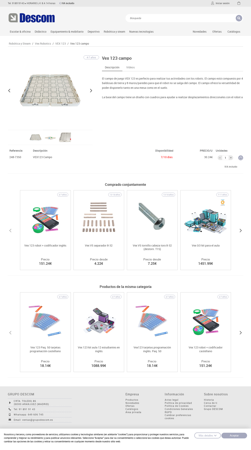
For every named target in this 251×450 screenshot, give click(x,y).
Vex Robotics (43, 43)
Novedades (199, 31)
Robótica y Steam (20, 43)
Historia (209, 399)
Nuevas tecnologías (141, 31)
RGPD (168, 412)
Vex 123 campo (79, 43)
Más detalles (206, 435)
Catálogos (233, 31)
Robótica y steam (114, 31)
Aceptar (234, 435)
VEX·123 (60, 43)
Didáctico (40, 31)
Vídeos (130, 67)
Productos (132, 399)
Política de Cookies (177, 405)
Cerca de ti (210, 402)
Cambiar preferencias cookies (178, 417)
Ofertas (130, 405)
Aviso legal (171, 399)
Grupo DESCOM (213, 409)
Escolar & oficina (20, 31)
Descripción (112, 67)
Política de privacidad (178, 402)
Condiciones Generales (179, 409)
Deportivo (94, 31)
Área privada (133, 412)
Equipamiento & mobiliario (67, 31)
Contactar (210, 405)
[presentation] (10, 230)
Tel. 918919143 (16, 3)
